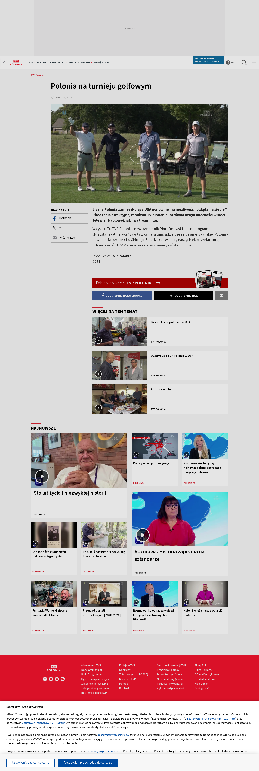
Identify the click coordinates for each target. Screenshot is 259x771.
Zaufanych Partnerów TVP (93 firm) (44, 723)
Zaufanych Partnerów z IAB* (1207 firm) (211, 718)
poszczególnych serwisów (113, 735)
